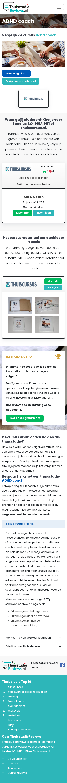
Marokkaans (16, 701)
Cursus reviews (17, 773)
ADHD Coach (34, 197)
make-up (14, 711)
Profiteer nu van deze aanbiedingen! (28, 638)
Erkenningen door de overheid (30, 616)
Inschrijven (43, 213)
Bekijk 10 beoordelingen (33, 178)
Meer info (22, 213)
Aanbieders (15, 768)
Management (16, 706)
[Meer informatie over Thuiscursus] (33, 98)
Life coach (14, 720)
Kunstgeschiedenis (20, 729)
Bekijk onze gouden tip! (24, 418)
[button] (33, 205)
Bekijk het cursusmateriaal (33, 184)
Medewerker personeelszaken (27, 692)
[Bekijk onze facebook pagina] (62, 666)
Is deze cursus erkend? (19, 524)
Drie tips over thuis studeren (23, 646)
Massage (13, 696)
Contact (13, 763)
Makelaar (14, 715)
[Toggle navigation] (59, 7)
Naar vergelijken (16, 73)
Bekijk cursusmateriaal (21, 81)
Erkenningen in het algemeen (29, 611)
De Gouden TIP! (17, 759)
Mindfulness (15, 687)
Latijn (11, 725)
